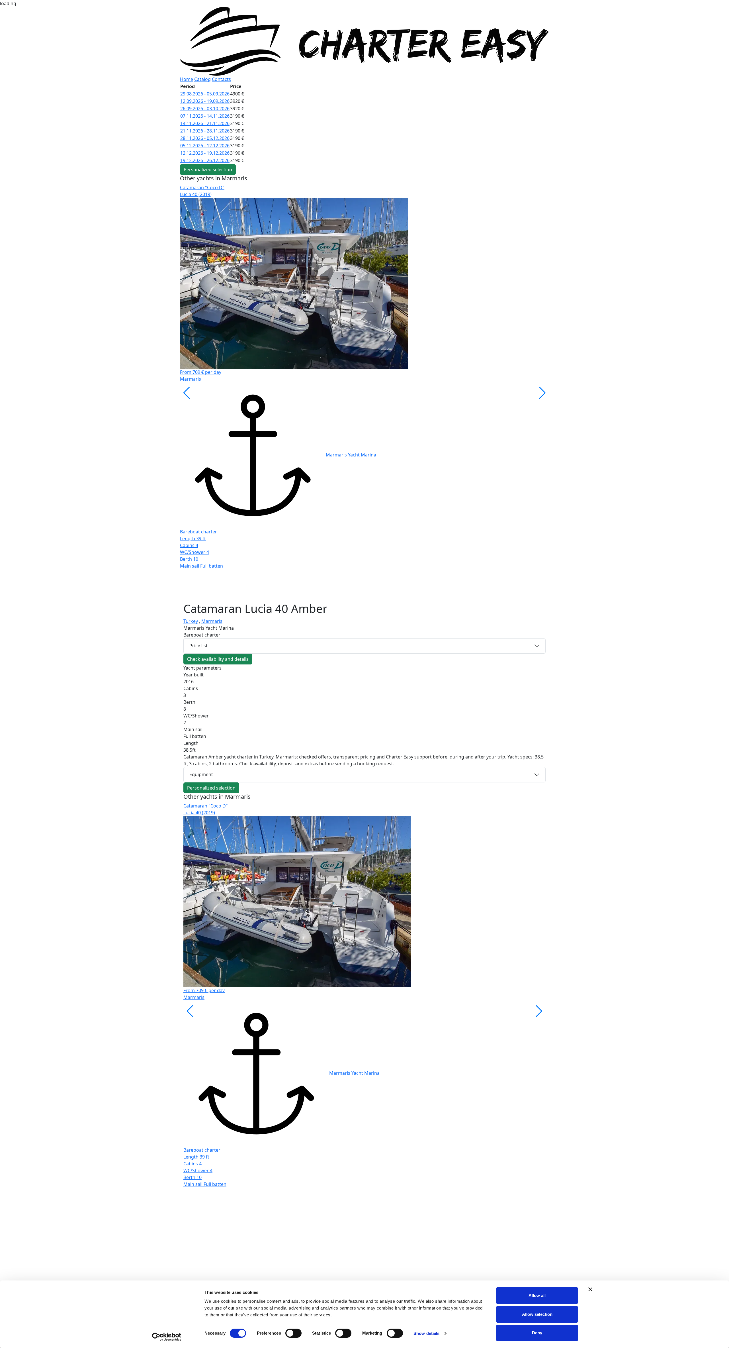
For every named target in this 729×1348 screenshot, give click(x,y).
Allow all (537, 1295)
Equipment (201, 774)
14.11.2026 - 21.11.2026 (205, 123)
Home (186, 79)
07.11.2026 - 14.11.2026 (205, 116)
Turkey (190, 621)
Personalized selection (208, 169)
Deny (537, 1332)
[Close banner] (590, 1289)
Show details (426, 1333)
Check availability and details (218, 659)
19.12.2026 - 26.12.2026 (205, 160)
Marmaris (211, 621)
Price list (198, 646)
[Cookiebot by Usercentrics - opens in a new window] (167, 1337)
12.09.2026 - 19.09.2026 (205, 101)
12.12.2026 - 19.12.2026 (205, 153)
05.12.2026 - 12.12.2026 (205, 145)
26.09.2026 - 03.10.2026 (205, 108)
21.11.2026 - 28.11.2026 (205, 131)
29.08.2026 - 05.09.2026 (205, 94)
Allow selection (537, 1314)
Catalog (202, 79)
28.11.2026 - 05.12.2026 (205, 138)
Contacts (221, 79)
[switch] (293, 1333)
